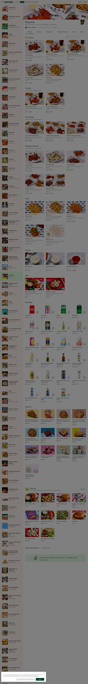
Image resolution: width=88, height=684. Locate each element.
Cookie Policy (35, 676)
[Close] (44, 673)
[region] (23, 677)
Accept (40, 679)
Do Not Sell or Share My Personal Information (25, 679)
